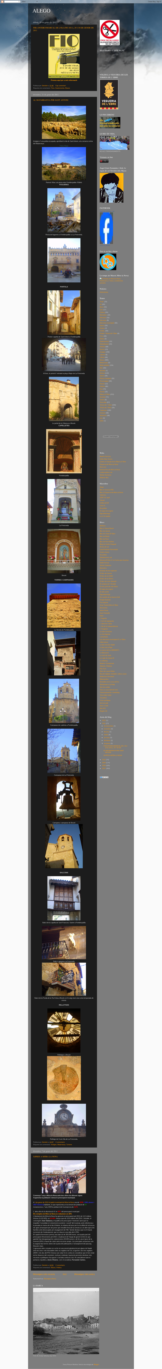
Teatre (102, 399)
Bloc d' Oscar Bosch (107, 528)
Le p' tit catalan (105, 516)
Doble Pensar (104, 563)
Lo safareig (104, 661)
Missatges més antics (84, 1274)
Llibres (102, 357)
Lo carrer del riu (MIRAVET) (109, 650)
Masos (67, 88)
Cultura (102, 312)
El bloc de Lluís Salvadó (108, 581)
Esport (102, 325)
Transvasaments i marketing (109, 692)
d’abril (106, 735)
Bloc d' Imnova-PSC (107, 490)
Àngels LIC (103, 711)
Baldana (102, 526)
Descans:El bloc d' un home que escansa (114, 560)
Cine (101, 309)
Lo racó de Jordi (105, 655)
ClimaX (102, 500)
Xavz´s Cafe (104, 706)
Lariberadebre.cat (106, 472)
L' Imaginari (104, 629)
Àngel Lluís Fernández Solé (107, 211)
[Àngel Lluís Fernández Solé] (106, 243)
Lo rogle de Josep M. (107, 658)
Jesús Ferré (104, 610)
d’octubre (107, 729)
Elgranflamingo (105, 513)
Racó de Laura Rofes (107, 671)
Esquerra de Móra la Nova (109, 464)
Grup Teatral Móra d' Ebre (109, 605)
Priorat (102, 392)
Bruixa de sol (104, 547)
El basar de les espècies (108, 571)
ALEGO (41, 10)
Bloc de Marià (104, 536)
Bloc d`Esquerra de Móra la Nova (111, 492)
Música (102, 373)
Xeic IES (103, 708)
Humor (102, 349)
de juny (106, 732)
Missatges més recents (44, 1274)
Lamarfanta (104, 637)
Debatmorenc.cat (106, 557)
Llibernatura (104, 642)
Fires (52, 88)
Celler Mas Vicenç (106, 459)
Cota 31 (102, 505)
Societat (102, 397)
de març (107, 737)
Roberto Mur (104, 477)
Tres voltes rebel (105, 695)
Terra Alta (103, 402)
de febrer (107, 740)
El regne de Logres (106, 511)
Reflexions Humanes (107, 676)
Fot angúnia (104, 602)
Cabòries (103, 495)
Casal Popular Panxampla (109, 549)
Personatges (104, 381)
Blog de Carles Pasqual (108, 544)
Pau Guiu (103, 669)
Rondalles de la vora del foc (109, 682)
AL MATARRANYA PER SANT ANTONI (50, 100)
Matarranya (61, 1144)
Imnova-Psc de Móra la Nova (110, 469)
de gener (107, 743)
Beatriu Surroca (105, 456)
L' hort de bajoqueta (107, 621)
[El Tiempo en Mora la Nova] (114, 283)
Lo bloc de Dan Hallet (107, 645)
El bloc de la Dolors (106, 579)
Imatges (54, 1144)
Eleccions (103, 320)
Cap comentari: (61, 85)
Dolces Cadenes (105, 565)
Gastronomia (59, 88)
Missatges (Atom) (50, 1279)
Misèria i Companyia (107, 663)
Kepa (101, 616)
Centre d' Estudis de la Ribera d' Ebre (113, 462)
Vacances (103, 415)
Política (58, 1267)
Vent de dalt (104, 703)
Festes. (102, 331)
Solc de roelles (105, 687)
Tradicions (103, 410)
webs (101, 421)
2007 (104, 768)
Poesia (102, 384)
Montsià (102, 370)
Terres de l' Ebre (105, 407)
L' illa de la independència (109, 626)
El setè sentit (104, 592)
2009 (104, 763)
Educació (103, 317)
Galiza (102, 339)
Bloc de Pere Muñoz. (107, 541)
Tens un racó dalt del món (109, 690)
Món (101, 368)
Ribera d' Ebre (105, 394)
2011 (104, 723)
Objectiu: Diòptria (106, 666)
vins (101, 418)
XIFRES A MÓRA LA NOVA (45, 1156)
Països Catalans (105, 378)
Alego (102, 487)
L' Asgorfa (103, 618)
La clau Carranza (106, 631)
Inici (65, 1274)
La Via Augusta (105, 634)
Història (102, 347)
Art (101, 304)
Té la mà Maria (105, 700)
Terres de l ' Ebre (106, 405)
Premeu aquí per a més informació (64, 80)
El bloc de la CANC (106, 576)
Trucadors (103, 698)
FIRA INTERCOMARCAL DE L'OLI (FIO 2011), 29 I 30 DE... (115, 747)
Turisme (69, 1144)
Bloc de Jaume (105, 531)
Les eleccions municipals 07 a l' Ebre (112, 639)
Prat (101, 389)
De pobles (103, 508)
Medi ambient (104, 365)
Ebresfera (103, 568)
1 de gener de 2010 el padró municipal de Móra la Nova (55, 1202)
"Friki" (102, 302)
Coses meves (104, 552)
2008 (104, 765)
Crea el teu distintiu (105, 245)
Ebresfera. (103, 315)
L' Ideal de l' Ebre (106, 624)
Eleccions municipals (107, 323)
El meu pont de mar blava (109, 586)
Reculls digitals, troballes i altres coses (113, 674)
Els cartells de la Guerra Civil (110, 597)
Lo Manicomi (104, 653)
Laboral (102, 354)
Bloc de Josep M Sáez (107, 534)
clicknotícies (104, 292)
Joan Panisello (105, 613)
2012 (104, 720)
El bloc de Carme (106, 573)
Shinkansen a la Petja (107, 684)
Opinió (102, 376)
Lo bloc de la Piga (106, 647)
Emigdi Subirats (105, 600)
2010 (104, 760)
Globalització (104, 344)
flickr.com (103, 467)
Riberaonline (104, 679)
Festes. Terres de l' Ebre (108, 333)
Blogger (96, 1364)
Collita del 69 (104, 503)
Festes (102, 328)
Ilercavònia (103, 608)
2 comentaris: (60, 1142)
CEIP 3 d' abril (105, 497)
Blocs (101, 307)
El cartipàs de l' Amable (108, 584)
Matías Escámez (105, 475)
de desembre (109, 726)
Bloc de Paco (104, 539)
